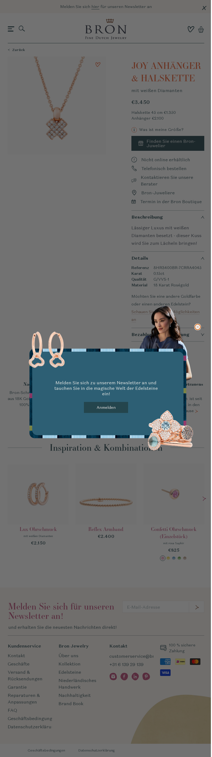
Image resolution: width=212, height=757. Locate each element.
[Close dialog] (197, 327)
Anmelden (106, 407)
